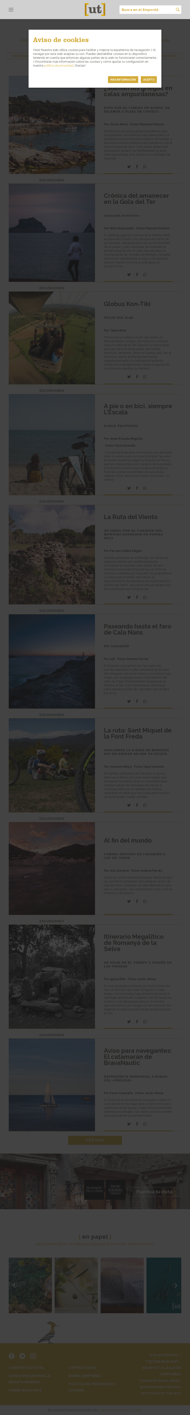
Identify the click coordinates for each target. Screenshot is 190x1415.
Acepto (148, 79)
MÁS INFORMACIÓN (123, 79)
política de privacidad (58, 65)
